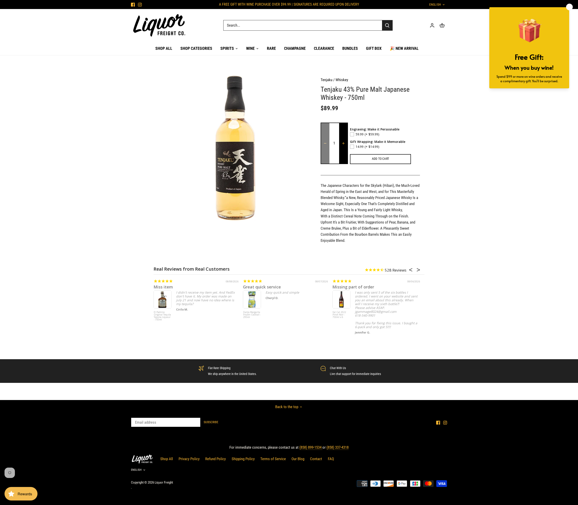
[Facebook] (133, 4)
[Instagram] (140, 4)
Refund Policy (215, 459)
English (435, 4)
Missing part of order (353, 287)
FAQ (331, 459)
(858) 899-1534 (310, 447)
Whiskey (342, 80)
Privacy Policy (189, 459)
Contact (316, 459)
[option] (234, 148)
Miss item (163, 287)
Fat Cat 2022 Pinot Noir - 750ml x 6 (339, 315)
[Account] (432, 25)
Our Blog (297, 459)
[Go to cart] (442, 25)
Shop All (166, 459)
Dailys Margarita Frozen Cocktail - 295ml (252, 315)
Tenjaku (326, 80)
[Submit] (387, 25)
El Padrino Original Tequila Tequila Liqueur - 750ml (162, 316)
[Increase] (343, 143)
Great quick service (262, 287)
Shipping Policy (243, 459)
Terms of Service (273, 459)
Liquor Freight (164, 482)
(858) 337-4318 (337, 447)
